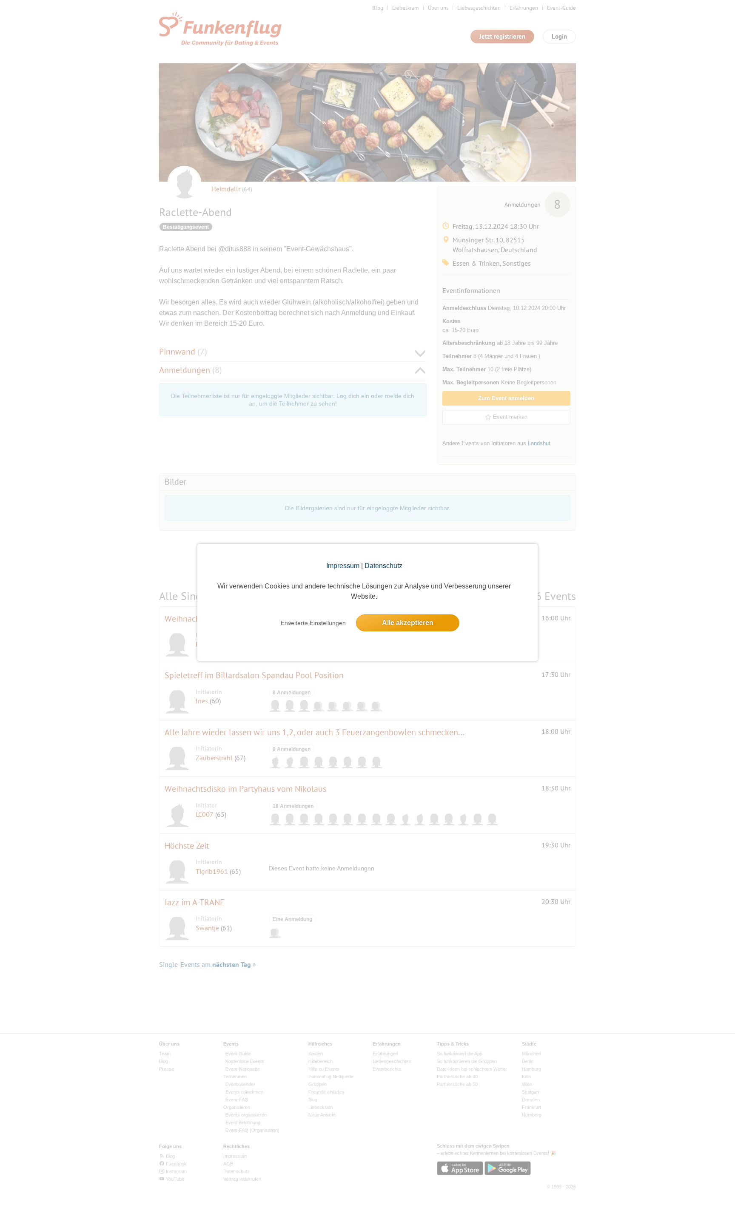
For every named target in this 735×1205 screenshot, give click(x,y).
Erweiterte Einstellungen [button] (313, 623)
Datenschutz (383, 565)
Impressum (342, 565)
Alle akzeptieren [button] (407, 622)
